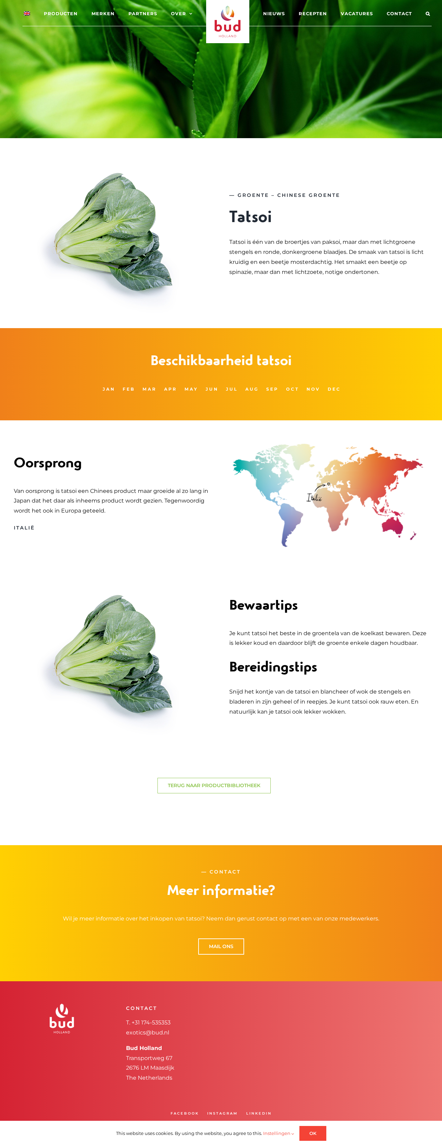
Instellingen (277, 1133)
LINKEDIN (259, 1113)
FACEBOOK (185, 1113)
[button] (400, 13)
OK (312, 1133)
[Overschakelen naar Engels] (46, 13)
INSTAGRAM (222, 1113)
